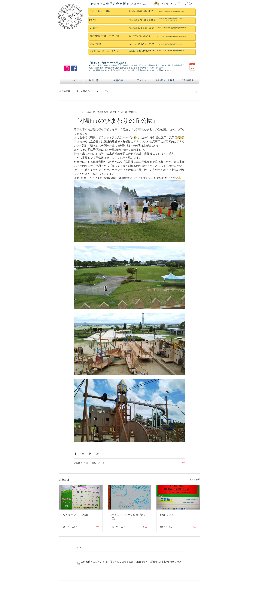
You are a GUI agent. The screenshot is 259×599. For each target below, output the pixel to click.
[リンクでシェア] (97, 453)
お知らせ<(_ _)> (169, 515)
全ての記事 (64, 91)
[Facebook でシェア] (75, 453)
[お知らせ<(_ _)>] (178, 497)
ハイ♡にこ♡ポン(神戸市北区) (128, 517)
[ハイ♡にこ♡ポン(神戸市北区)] (129, 497)
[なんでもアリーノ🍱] (81, 497)
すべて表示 (194, 479)
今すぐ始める (83, 91)
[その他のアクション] (183, 112)
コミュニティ (102, 91)
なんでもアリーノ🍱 (75, 515)
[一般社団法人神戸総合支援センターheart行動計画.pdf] (192, 67)
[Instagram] (67, 68)
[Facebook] (74, 68)
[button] (196, 91)
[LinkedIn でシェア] (90, 453)
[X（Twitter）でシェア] (82, 453)
